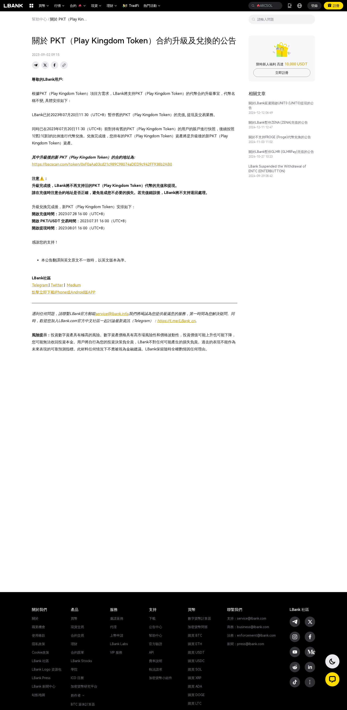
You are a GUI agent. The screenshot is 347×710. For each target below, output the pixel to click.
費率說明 (155, 661)
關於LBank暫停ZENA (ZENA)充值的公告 (278, 122)
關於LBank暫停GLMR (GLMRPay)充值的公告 (281, 152)
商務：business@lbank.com (248, 627)
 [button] (277, 5)
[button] (332, 679)
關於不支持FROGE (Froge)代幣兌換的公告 (280, 137)
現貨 (96, 6)
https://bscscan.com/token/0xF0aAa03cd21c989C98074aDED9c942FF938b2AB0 (102, 164)
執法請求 (155, 669)
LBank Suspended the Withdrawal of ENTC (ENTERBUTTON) (277, 168)
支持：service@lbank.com (246, 618)
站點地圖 (38, 695)
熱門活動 (152, 6)
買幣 (44, 6)
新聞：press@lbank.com (245, 644)
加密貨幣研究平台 (84, 686)
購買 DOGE (196, 695)
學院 (74, 669)
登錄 (314, 6)
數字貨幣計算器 (199, 618)
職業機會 (38, 627)
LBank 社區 (40, 661)
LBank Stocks (81, 661)
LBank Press (41, 678)
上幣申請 (116, 635)
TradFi (134, 6)
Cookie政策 (40, 652)
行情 (59, 6)
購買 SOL (195, 669)
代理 (113, 627)
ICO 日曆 (77, 678)
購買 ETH (195, 644)
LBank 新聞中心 (43, 686)
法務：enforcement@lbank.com (251, 635)
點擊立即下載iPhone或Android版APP (63, 292)
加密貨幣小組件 (160, 678)
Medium (74, 285)
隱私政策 (38, 644)
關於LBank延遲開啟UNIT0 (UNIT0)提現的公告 (281, 105)
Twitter (57, 285)
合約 (78, 6)
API (151, 652)
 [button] (253, 5)
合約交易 (77, 635)
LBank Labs (119, 644)
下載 (152, 618)
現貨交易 (77, 627)
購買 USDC (196, 661)
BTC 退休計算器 (83, 704)
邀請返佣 (116, 618)
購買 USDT (196, 652)
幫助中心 (39, 19)
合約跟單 (77, 652)
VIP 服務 (116, 652)
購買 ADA (195, 686)
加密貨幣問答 (198, 627)
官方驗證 (155, 644)
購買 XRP (194, 678)
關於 (35, 618)
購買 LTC (194, 703)
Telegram (40, 285)
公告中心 (155, 627)
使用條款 (38, 635)
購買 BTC (195, 635)
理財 (112, 6)
